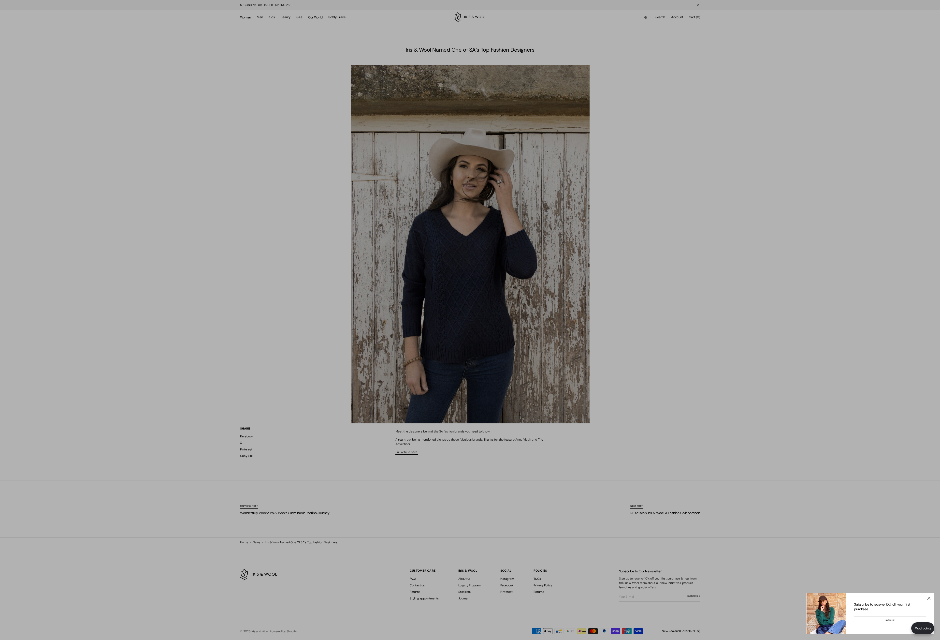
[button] (922, 628)
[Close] (929, 598)
